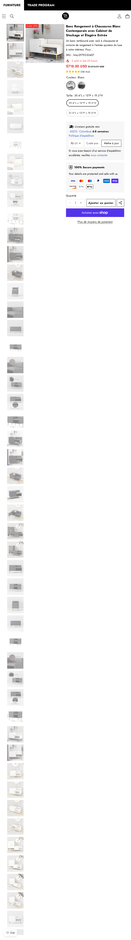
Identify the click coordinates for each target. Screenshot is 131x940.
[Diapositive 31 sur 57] (15, 586)
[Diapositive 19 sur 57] (15, 365)
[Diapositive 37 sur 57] (15, 697)
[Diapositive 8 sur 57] (15, 161)
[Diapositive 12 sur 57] (15, 235)
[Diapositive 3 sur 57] (15, 69)
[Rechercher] (12, 16)
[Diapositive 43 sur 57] (15, 808)
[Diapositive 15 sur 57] (15, 291)
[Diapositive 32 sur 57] (15, 605)
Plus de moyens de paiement (95, 222)
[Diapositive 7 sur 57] (15, 143)
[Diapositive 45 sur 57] (15, 845)
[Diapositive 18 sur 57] (15, 346)
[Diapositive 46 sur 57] (15, 863)
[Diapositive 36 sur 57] (15, 678)
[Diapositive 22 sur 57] (15, 420)
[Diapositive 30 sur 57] (15, 568)
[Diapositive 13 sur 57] (15, 254)
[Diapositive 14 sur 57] (15, 272)
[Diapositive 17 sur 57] (15, 328)
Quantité (71, 196)
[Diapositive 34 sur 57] (15, 642)
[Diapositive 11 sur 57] (15, 217)
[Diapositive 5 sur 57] (15, 106)
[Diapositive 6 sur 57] (15, 125)
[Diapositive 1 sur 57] (15, 32)
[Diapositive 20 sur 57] (15, 383)
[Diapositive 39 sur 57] (15, 734)
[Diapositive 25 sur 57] (15, 475)
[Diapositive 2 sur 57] (15, 51)
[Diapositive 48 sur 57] (15, 900)
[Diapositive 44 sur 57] (15, 826)
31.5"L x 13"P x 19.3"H (82, 113)
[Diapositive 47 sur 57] (15, 882)
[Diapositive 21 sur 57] (15, 402)
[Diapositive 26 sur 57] (15, 494)
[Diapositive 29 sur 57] (15, 549)
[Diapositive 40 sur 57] (15, 752)
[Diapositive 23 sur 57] (15, 438)
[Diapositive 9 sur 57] (15, 180)
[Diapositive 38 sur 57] (15, 715)
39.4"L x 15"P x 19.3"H (82, 103)
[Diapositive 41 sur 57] (15, 771)
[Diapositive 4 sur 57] (15, 88)
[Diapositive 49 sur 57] (15, 919)
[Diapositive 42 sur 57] (15, 789)
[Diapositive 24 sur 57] (15, 457)
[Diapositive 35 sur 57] (15, 660)
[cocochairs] (65, 16)
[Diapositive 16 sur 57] (15, 309)
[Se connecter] (119, 16)
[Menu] (4, 16)
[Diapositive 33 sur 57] (15, 623)
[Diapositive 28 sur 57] (15, 531)
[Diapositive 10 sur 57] (15, 198)
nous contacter (99, 155)
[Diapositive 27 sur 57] (15, 512)
